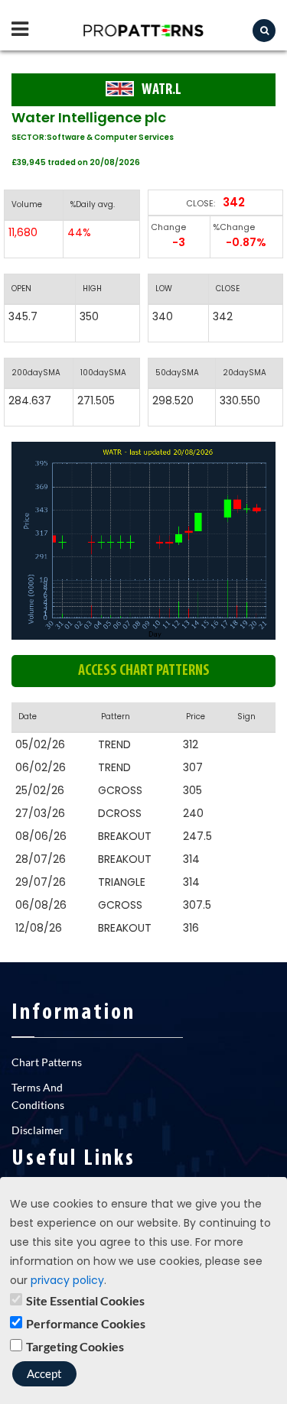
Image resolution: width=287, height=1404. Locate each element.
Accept (44, 1373)
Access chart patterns (144, 671)
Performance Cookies (85, 1323)
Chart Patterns (46, 1061)
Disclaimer (37, 1130)
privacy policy (67, 1280)
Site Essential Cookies (85, 1300)
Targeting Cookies (75, 1346)
